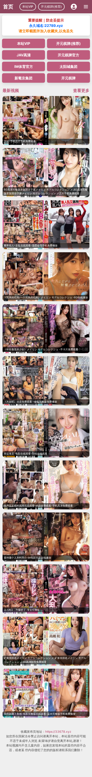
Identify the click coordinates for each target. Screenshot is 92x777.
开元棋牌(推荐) (51, 6)
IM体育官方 (23, 66)
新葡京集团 (23, 78)
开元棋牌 (68, 78)
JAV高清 (24, 55)
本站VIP (27, 6)
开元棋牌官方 (68, 55)
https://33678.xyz (58, 731)
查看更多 (81, 90)
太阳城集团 (68, 66)
